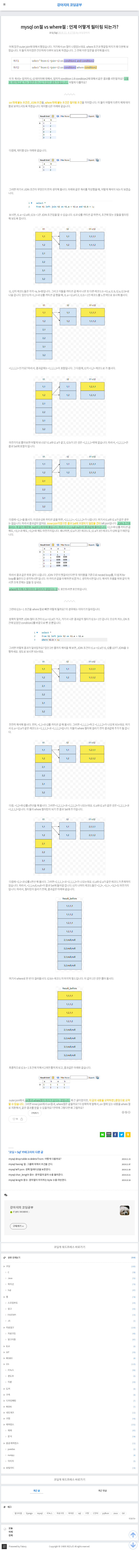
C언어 (95, 1513)
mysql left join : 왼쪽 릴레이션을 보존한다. (29, 1169)
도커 (70, 1389)
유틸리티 (70, 1468)
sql (79, 1513)
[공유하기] (23, 1119)
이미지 (71, 1461)
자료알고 (70, 1327)
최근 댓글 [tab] (102, 1491)
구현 (70, 1418)
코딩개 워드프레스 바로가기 (69, 1247)
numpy (71, 1455)
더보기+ (132, 1519)
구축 (70, 1395)
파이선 (71, 1284)
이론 (71, 1382)
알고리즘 (71, 1339)
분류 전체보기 (71, 1258)
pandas (71, 1449)
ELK (70, 1346)
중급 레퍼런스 (70, 1443)
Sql (19, 1152)
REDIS (70, 1407)
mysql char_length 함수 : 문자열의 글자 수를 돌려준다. (35, 1175)
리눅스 (71, 1370)
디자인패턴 (70, 1401)
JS (71, 1321)
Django (29, 1513)
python (105, 1513)
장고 (71, 1309)
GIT (70, 1352)
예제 (71, 1430)
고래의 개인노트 (67, 1547)
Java (71, 1278)
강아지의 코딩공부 (69, 5)
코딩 (11, 1152)
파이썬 (71, 1513)
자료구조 (71, 1333)
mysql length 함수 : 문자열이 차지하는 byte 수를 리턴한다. (37, 1180)
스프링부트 (71, 1303)
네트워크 (70, 1413)
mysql (40, 1513)
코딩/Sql (53, 33)
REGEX (70, 1358)
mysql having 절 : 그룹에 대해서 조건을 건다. (30, 1164)
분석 (71, 1436)
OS (70, 1364)
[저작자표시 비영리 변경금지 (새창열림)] (126, 1112)
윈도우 (71, 1376)
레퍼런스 (70, 1424)
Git (123, 1513)
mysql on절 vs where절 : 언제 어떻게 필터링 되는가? (69, 27)
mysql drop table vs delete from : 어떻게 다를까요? (34, 1159)
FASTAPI (71, 1315)
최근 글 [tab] (36, 1491)
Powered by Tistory (17, 1547)
